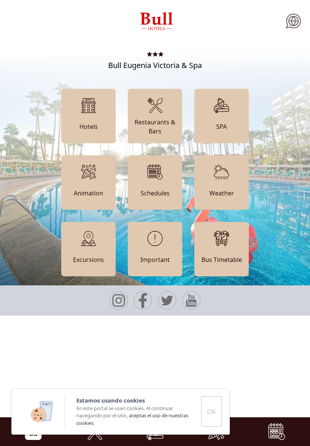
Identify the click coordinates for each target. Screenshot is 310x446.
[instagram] (119, 300)
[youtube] (191, 300)
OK (211, 411)
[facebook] (143, 300)
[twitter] (167, 300)
